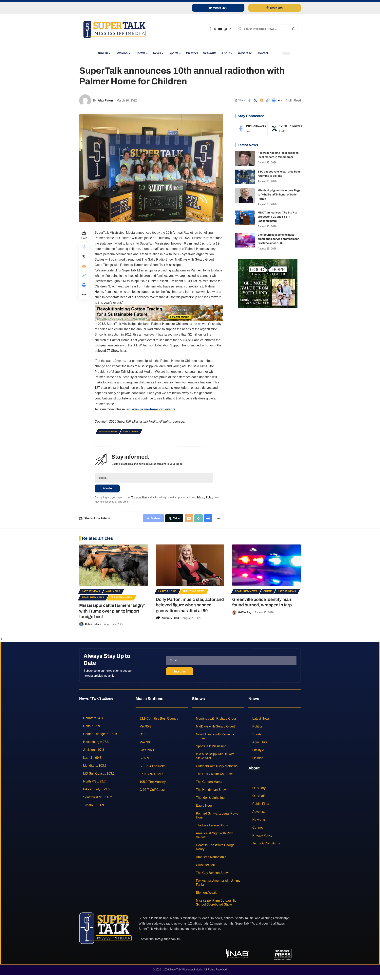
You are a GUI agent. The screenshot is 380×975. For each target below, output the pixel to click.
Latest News (131, 432)
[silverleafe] (159, 313)
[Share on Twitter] (255, 100)
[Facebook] (210, 29)
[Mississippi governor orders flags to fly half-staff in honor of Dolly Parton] (245, 195)
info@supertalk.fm (167, 939)
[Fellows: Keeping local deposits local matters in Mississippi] (245, 158)
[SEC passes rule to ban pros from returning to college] (245, 177)
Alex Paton (105, 100)
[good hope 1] (267, 283)
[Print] (273, 100)
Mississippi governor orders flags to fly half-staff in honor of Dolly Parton (279, 194)
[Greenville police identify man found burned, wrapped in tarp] (266, 565)
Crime (267, 591)
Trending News (121, 597)
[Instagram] (225, 29)
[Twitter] (214, 29)
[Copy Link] (267, 100)
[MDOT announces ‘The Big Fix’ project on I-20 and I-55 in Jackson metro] (245, 218)
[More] (280, 100)
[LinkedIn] (230, 29)
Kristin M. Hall (170, 617)
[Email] (261, 100)
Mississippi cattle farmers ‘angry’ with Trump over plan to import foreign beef (112, 611)
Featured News (108, 432)
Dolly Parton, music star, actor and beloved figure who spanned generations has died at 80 (190, 605)
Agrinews (113, 591)
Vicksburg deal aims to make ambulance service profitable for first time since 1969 (278, 239)
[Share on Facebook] (249, 100)
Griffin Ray (244, 612)
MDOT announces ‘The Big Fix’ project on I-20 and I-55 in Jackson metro (278, 216)
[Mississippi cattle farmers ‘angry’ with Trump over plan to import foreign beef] (113, 565)
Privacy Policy (205, 497)
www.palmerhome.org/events (153, 409)
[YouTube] (220, 29)
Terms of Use (139, 497)
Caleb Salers (93, 624)
